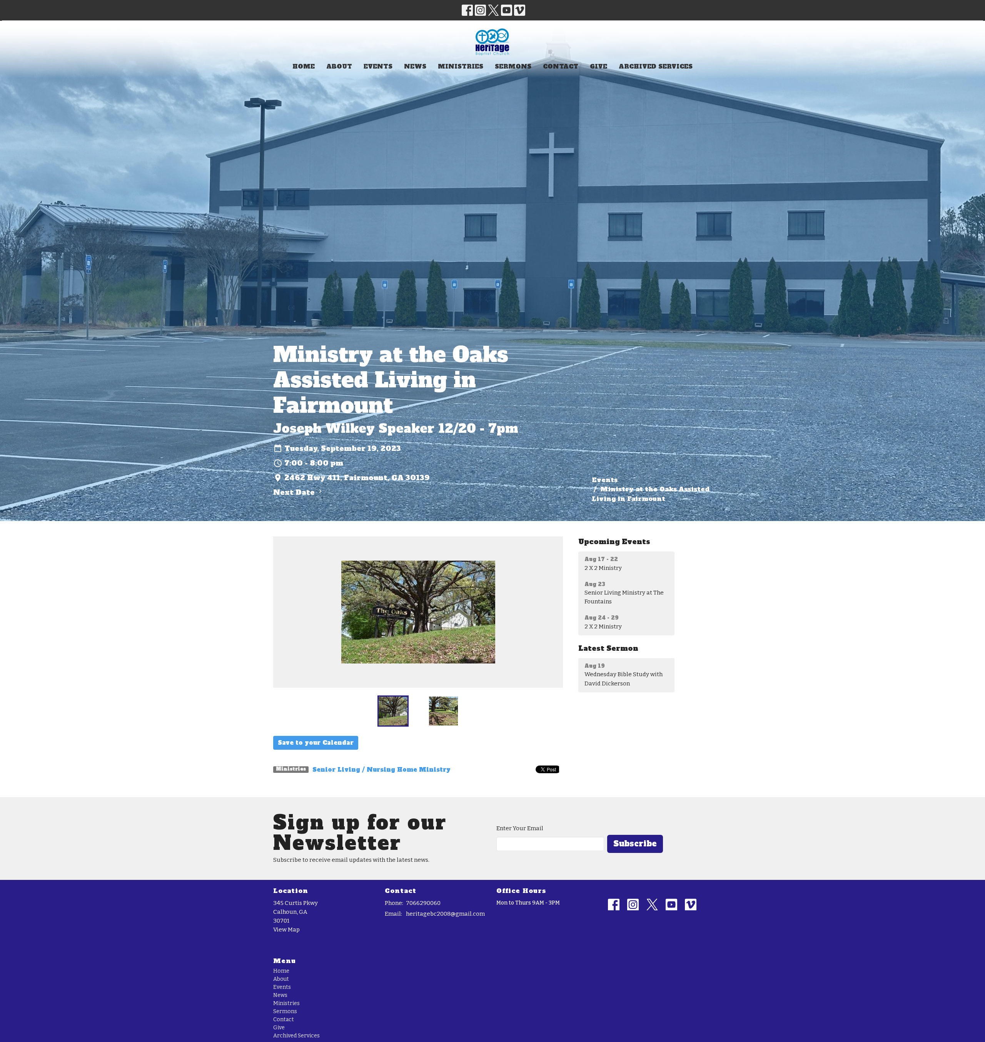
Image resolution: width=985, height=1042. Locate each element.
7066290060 (423, 903)
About (339, 66)
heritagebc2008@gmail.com (445, 913)
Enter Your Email (519, 828)
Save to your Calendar (316, 743)
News (415, 66)
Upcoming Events (614, 541)
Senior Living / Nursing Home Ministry (381, 770)
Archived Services (656, 66)
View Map (286, 929)
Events (378, 66)
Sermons (513, 66)
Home (303, 66)
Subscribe (635, 843)
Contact (560, 66)
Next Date (295, 492)
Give (598, 66)
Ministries (460, 66)
